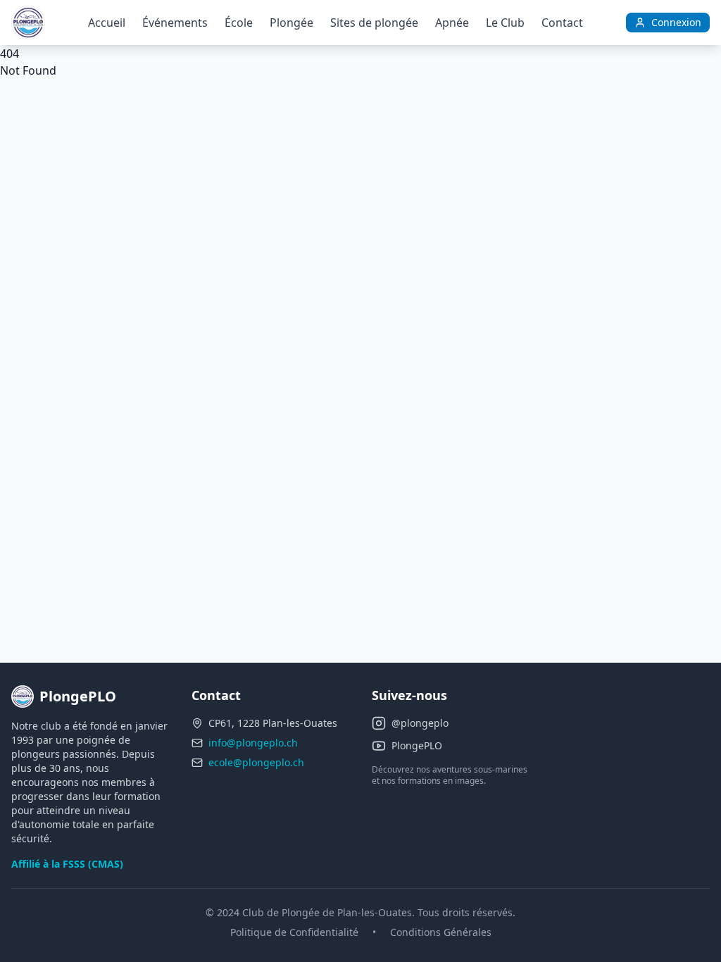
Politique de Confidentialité (294, 932)
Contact (562, 22)
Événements (175, 22)
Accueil (106, 22)
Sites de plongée (374, 22)
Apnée (452, 22)
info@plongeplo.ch (253, 742)
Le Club (505, 22)
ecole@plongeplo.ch (256, 762)
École (239, 22)
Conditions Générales (440, 932)
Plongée (291, 22)
